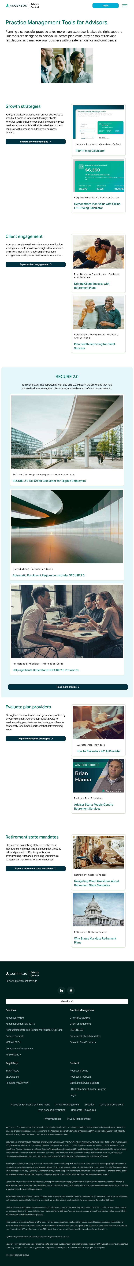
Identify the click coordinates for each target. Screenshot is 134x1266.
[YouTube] (71, 990)
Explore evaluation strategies (34, 738)
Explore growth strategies (34, 141)
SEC (82, 1149)
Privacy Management (67, 1104)
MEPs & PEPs (13, 1042)
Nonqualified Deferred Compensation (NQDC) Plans (34, 1029)
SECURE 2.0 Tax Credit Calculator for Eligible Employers (49, 481)
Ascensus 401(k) (15, 1017)
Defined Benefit (14, 1036)
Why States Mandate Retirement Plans (95, 940)
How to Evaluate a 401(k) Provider (98, 751)
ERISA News (12, 1070)
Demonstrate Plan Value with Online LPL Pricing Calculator (97, 206)
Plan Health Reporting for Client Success (94, 346)
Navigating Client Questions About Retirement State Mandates (96, 883)
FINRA (83, 1142)
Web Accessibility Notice (51, 1110)
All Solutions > (13, 1054)
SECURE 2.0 (76, 1029)
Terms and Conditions (111, 1104)
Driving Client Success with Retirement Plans (91, 286)
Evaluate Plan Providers (83, 1042)
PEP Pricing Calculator (90, 151)
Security (89, 1104)
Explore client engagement (34, 264)
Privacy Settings (52, 1118)
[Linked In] (61, 990)
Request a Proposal (80, 1076)
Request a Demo (79, 1070)
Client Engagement (80, 1023)
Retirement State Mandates (85, 1036)
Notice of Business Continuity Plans (30, 1104)
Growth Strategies (80, 1017)
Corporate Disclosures (83, 1110)
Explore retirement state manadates (34, 868)
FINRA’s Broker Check (114, 1145)
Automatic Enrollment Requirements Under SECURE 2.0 (48, 575)
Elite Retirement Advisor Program (88, 1089)
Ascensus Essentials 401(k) (20, 1023)
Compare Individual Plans (20, 1048)
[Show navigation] (124, 5)
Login (105, 5)
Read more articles (67, 686)
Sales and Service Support (84, 1082)
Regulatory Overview (17, 1082)
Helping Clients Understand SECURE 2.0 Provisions (46, 670)
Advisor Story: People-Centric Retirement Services (93, 806)
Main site (65, 1001)
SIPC (89, 1142)
